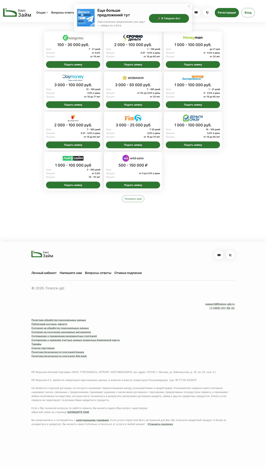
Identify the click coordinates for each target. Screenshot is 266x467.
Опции (40, 12)
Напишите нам (71, 273)
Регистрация (227, 12)
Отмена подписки (128, 273)
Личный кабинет (44, 273)
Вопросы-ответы (63, 12)
